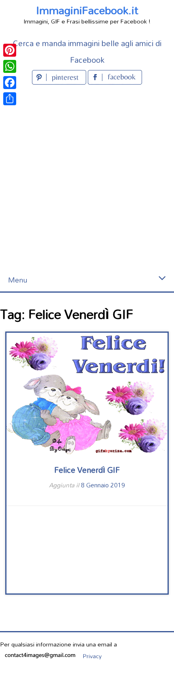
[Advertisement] (87, 178)
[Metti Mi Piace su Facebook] (115, 82)
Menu (17, 280)
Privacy (92, 656)
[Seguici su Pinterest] (60, 82)
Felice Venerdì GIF (87, 469)
